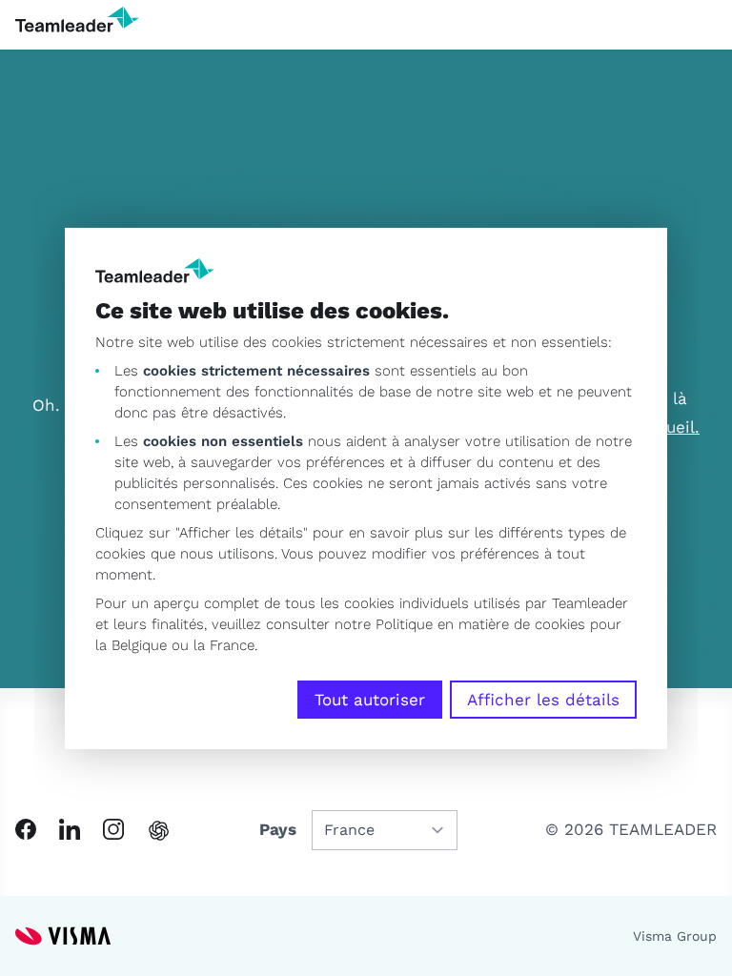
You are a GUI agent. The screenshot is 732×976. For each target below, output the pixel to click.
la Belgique (131, 645)
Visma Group (675, 936)
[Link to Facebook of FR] (25, 829)
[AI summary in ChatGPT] (159, 831)
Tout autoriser (370, 699)
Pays (277, 829)
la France (223, 645)
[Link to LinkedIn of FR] (69, 829)
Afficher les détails (543, 699)
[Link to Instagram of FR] (113, 829)
